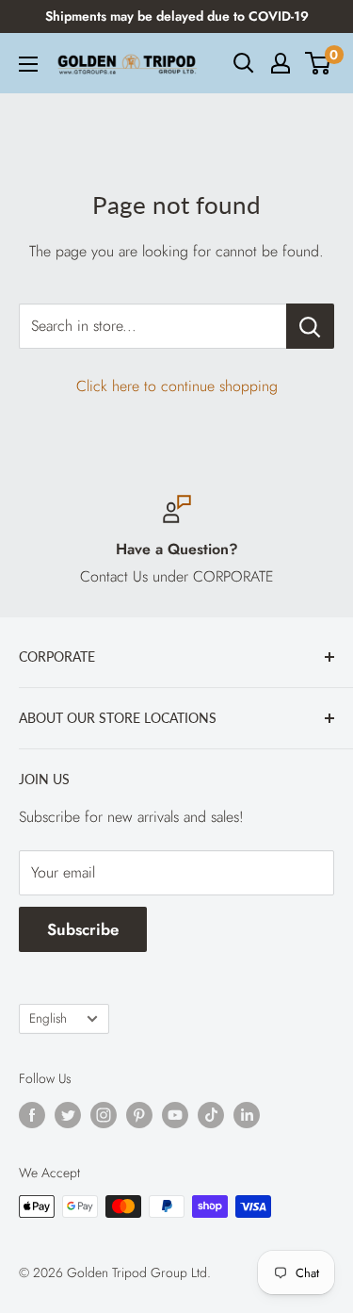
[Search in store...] (310, 326)
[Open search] (243, 63)
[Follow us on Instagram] (103, 1114)
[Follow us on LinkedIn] (246, 1114)
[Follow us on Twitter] (68, 1114)
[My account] (280, 63)
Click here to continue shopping (177, 386)
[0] (318, 63)
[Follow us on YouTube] (175, 1114)
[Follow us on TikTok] (211, 1114)
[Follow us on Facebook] (32, 1114)
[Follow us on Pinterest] (139, 1114)
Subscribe (83, 929)
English (48, 1018)
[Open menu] (28, 64)
